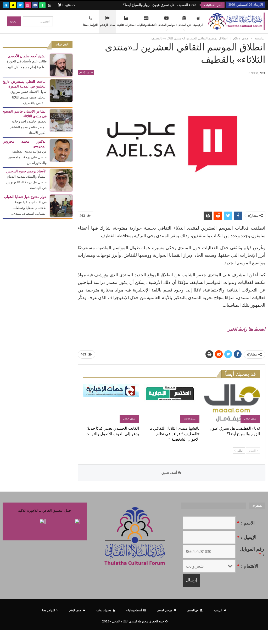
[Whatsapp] (50, 4)
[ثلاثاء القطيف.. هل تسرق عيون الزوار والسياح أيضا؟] (232, 403)
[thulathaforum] (42, 4)
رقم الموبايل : (252, 551)
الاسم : (246, 523)
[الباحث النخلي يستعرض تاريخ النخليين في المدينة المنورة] (61, 90)
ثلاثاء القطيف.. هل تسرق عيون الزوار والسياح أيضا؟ (159, 5)
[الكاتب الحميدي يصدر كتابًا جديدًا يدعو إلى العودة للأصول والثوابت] (111, 403)
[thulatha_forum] (28, 4)
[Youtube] (35, 4)
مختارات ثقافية (126, 24)
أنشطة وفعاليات (146, 24)
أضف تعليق (169, 473)
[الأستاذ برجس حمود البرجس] (61, 180)
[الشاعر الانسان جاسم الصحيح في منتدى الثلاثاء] (61, 120)
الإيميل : (246, 537)
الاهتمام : (247, 566)
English (67, 5)
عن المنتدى (184, 24)
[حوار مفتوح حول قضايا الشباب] (61, 205)
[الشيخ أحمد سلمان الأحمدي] (61, 65)
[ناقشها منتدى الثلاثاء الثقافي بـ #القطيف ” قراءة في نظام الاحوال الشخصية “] (171, 403)
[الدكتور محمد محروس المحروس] (61, 150)
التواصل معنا (90, 24)
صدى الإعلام (107, 24)
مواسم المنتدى (166, 24)
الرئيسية (198, 24)
